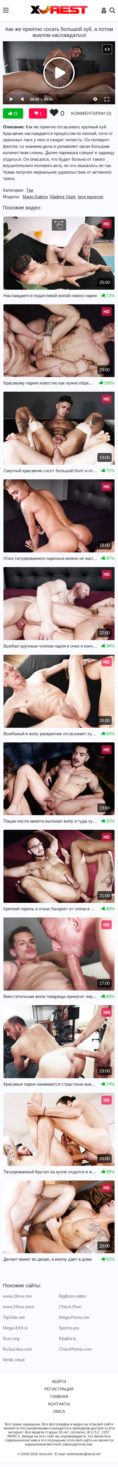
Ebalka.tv (67, 1338)
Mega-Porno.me (74, 1317)
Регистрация (59, 1389)
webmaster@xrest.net (84, 1454)
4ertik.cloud (13, 1359)
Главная (59, 1396)
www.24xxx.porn (18, 1306)
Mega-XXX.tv (15, 1327)
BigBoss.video (72, 1296)
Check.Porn (70, 1306)
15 (15, 113)
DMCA (59, 1411)
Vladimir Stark (63, 196)
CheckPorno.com (75, 1349)
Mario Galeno (35, 196)
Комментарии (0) (91, 113)
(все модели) (90, 196)
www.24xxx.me (17, 1296)
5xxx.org (11, 1338)
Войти (59, 1381)
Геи (30, 190)
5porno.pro (69, 1327)
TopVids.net (14, 1317)
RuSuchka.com (17, 1349)
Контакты (59, 1404)
